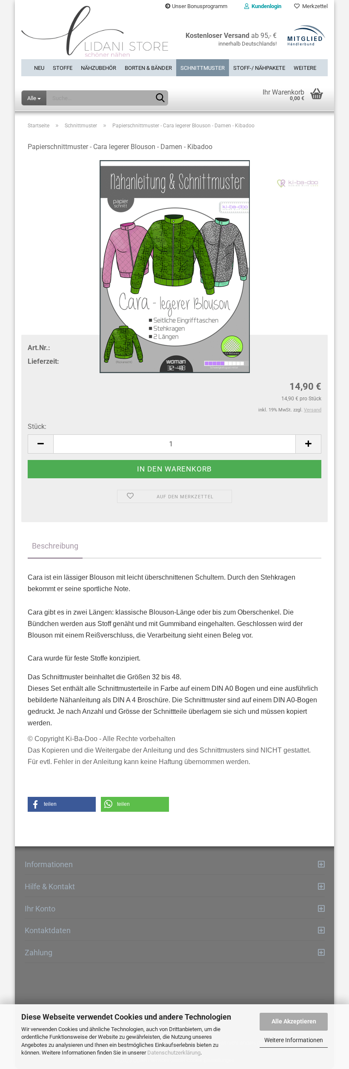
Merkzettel (314, 6)
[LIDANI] (94, 36)
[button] (62, 804)
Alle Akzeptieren (294, 1021)
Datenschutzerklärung (173, 1052)
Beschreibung (55, 545)
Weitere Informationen (293, 1040)
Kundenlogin (265, 6)
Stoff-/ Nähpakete (259, 68)
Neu (39, 68)
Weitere (305, 68)
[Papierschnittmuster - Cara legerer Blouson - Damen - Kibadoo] (174, 266)
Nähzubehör (98, 68)
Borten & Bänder (148, 68)
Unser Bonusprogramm (199, 6)
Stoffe (62, 68)
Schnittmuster (202, 68)
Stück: (37, 426)
